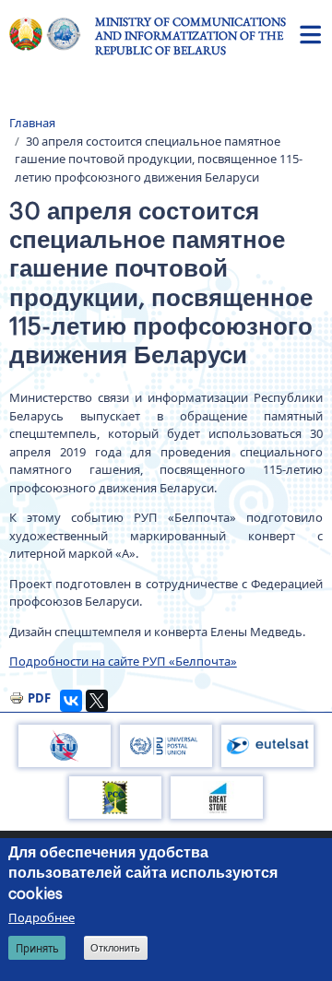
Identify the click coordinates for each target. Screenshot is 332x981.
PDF (39, 698)
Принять (37, 948)
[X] (97, 701)
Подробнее (41, 917)
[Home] (52, 34)
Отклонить (115, 947)
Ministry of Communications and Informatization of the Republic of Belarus (190, 36)
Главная (32, 122)
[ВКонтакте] (71, 701)
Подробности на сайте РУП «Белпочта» (123, 661)
